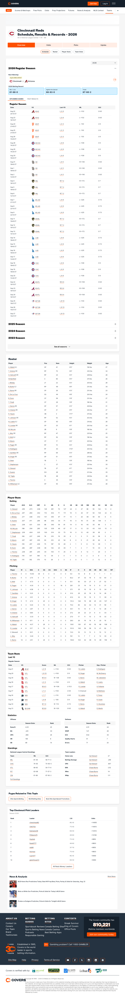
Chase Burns (93, 767)
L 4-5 (62, 162)
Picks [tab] (76, 45)
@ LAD (37, 200)
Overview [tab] (21, 45)
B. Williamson (12, 484)
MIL (36, 181)
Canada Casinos (52, 929)
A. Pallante (100, 686)
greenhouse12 (34, 860)
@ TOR (37, 301)
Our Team (10, 929)
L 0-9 (62, 111)
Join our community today (101, 934)
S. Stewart (12, 468)
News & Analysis (83, 10)
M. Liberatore (101, 678)
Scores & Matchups (22, 10)
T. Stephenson (13, 464)
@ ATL (37, 282)
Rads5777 (33, 843)
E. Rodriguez (101, 669)
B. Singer (11, 457)
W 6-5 (44, 686)
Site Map (12, 960)
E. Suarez (11, 472)
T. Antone (11, 371)
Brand (8, 932)
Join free (93, 4)
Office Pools (70, 929)
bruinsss (32, 851)
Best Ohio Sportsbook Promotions (57, 799)
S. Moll (10, 437)
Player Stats (66, 52)
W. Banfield (12, 379)
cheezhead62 (34, 822)
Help (24, 960)
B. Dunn (11, 398)
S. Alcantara (101, 704)
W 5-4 (44, 678)
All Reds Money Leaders (62, 866)
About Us (11, 918)
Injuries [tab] (103, 45)
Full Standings (15, 779)
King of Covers (71, 926)
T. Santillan (12, 453)
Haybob (32, 839)
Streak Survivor (71, 923)
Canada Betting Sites (54, 926)
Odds (47, 10)
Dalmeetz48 (34, 831)
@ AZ (37, 111)
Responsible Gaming (34, 935)
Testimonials (11, 935)
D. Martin (100, 708)
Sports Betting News (34, 929)
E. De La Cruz (13, 394)
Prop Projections (58, 10)
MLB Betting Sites (35, 799)
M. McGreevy (101, 673)
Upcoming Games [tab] (16, 99)
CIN (11, 775)
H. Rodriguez (12, 449)
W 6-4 (62, 282)
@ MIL (37, 219)
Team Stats (79, 52)
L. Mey (10, 433)
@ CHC (37, 143)
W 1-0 (44, 704)
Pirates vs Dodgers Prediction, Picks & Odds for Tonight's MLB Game (42, 901)
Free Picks (37, 10)
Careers (9, 926)
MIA (26, 695)
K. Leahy (100, 682)
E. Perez (99, 695)
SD (36, 162)
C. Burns (11, 390)
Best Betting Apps (53, 932)
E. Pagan (11, 445)
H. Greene (11, 410)
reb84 (32, 847)
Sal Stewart (93, 756)
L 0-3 (62, 124)
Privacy (35, 960)
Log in (105, 4)
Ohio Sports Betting (17, 799)
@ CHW (27, 708)
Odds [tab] (48, 45)
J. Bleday (11, 383)
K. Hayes (11, 414)
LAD (36, 238)
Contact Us (11, 923)
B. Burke (11, 387)
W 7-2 (62, 181)
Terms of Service (52, 960)
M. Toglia (11, 476)
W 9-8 (44, 708)
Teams (109, 10)
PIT (11, 771)
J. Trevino (11, 480)
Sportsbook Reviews (34, 926)
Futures (71, 10)
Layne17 (32, 856)
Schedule (45, 52)
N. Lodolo (11, 422)
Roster (55, 52)
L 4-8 (62, 143)
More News (111, 876)
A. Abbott (11, 367)
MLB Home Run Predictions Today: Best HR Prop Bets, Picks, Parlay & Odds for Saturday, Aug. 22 (51, 881)
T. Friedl (11, 402)
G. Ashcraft (12, 375)
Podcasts (29, 932)
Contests (70, 918)
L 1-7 (44, 695)
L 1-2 (44, 691)
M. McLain (12, 429)
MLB (8, 10)
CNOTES (33, 827)
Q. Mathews (101, 691)
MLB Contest (98, 10)
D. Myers (11, 441)
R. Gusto (99, 700)
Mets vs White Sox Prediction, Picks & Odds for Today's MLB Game (41, 891)
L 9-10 (44, 673)
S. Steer (11, 460)
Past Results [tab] (32, 99)
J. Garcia (11, 406)
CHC (37, 263)
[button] (115, 68)
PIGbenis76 (33, 835)
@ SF (37, 124)
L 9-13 (62, 301)
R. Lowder (11, 425)
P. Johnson (12, 418)
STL (26, 673)
